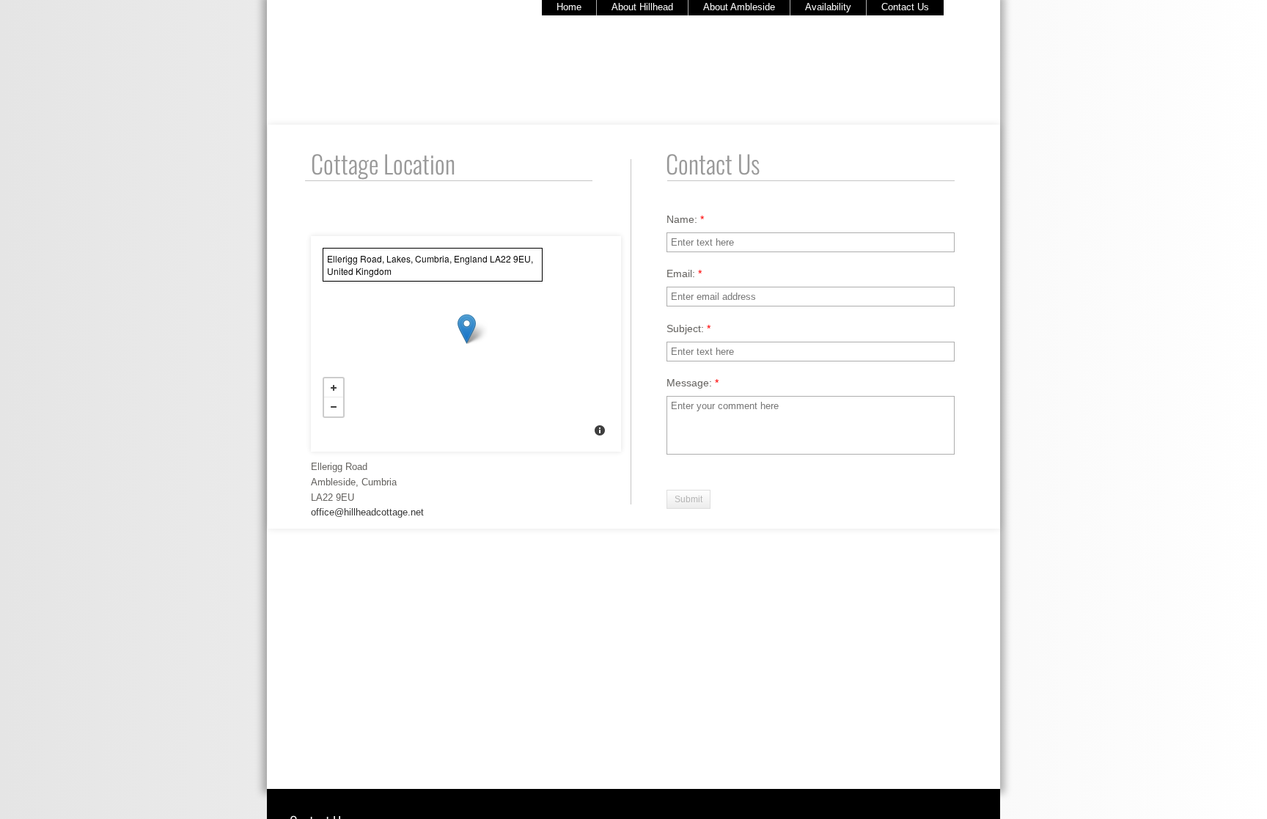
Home (569, 6)
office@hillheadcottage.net (367, 512)
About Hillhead (642, 6)
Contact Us (905, 6)
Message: (692, 383)
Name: (685, 219)
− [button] (333, 406)
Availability (828, 6)
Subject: (688, 328)
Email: (684, 273)
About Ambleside (739, 6)
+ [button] (333, 387)
